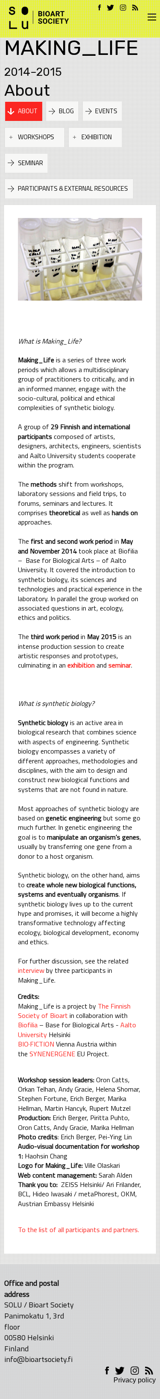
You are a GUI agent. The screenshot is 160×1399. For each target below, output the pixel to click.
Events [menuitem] (106, 111)
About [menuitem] (28, 111)
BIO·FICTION (36, 1044)
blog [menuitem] (66, 111)
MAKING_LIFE (71, 47)
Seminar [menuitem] (30, 163)
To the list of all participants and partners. (78, 1229)
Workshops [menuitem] (36, 137)
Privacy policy (134, 1380)
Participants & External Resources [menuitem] (73, 188)
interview (31, 970)
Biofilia (28, 1025)
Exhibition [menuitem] (96, 137)
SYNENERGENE (52, 1054)
